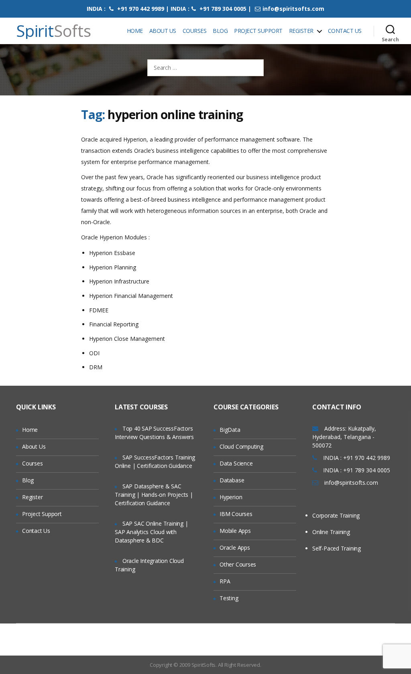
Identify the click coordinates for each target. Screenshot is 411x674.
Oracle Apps (235, 547)
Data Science (236, 463)
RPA (225, 581)
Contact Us (345, 30)
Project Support (258, 30)
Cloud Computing (241, 446)
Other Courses (238, 564)
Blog (220, 30)
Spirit (53, 31)
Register (301, 30)
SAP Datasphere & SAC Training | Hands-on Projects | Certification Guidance (154, 494)
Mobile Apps (235, 530)
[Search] (390, 31)
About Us (162, 30)
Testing (229, 598)
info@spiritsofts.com (293, 8)
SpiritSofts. (204, 664)
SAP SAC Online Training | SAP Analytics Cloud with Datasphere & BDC (151, 532)
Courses (195, 30)
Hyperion (231, 497)
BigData (230, 429)
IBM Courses (236, 514)
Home (135, 30)
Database (232, 480)
